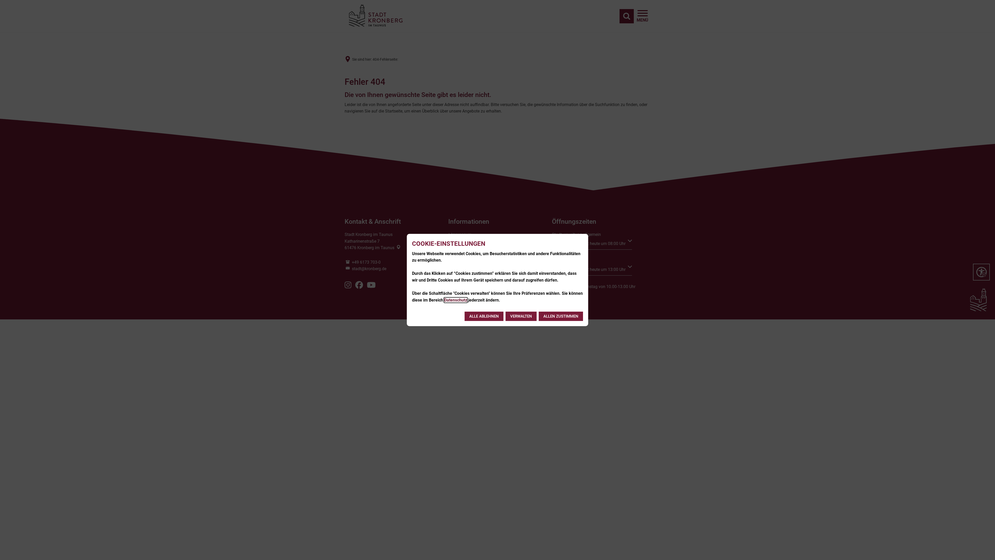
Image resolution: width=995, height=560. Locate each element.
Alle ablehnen (484, 316)
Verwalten (521, 316)
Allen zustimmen (560, 316)
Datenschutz (455, 300)
